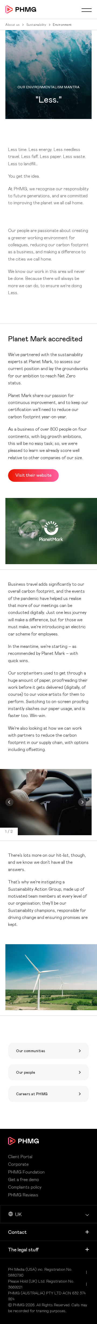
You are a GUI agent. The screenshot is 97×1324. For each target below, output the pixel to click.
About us (12, 24)
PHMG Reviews (23, 1194)
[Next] (82, 802)
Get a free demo (23, 1179)
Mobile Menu (86, 10)
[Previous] (9, 802)
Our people (48, 1072)
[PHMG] (20, 9)
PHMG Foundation (48, 1051)
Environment (62, 24)
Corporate (18, 1164)
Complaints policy (24, 1187)
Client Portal (20, 1156)
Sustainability (36, 24)
